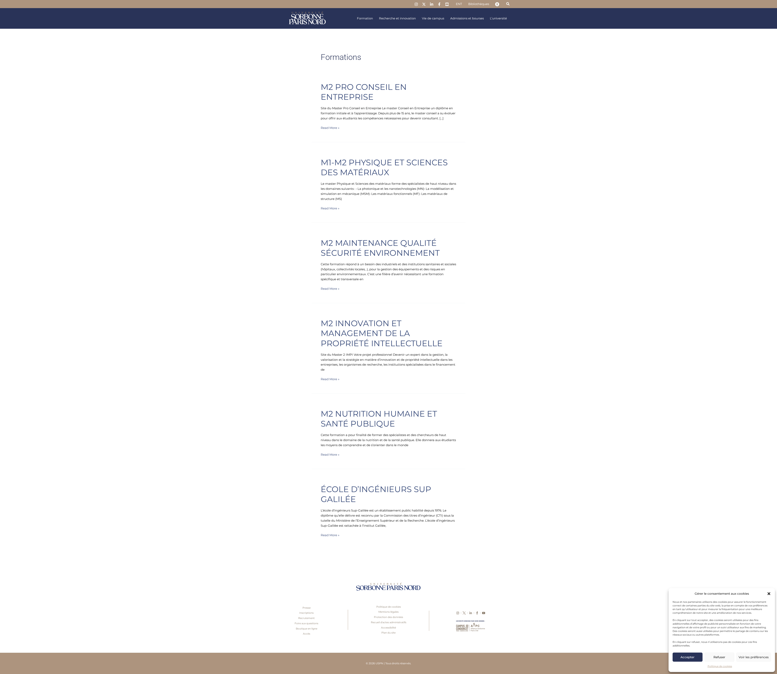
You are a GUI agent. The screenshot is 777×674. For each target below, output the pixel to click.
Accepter (687, 657)
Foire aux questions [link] (306, 623)
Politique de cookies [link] (720, 666)
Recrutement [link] (306, 618)
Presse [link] (307, 607)
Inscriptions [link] (306, 612)
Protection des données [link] (388, 617)
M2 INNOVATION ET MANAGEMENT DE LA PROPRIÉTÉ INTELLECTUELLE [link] (382, 333)
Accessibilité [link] (388, 627)
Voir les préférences (754, 657)
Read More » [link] (330, 127)
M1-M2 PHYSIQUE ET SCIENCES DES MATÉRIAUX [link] (384, 167)
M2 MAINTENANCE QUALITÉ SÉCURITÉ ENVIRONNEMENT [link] (380, 248)
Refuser (719, 657)
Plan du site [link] (388, 632)
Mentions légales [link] (388, 611)
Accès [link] (306, 633)
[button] (769, 594)
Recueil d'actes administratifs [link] (388, 622)
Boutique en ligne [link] (306, 628)
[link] (416, 4)
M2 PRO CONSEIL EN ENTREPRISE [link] (364, 92)
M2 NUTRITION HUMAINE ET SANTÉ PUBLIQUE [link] (379, 419)
